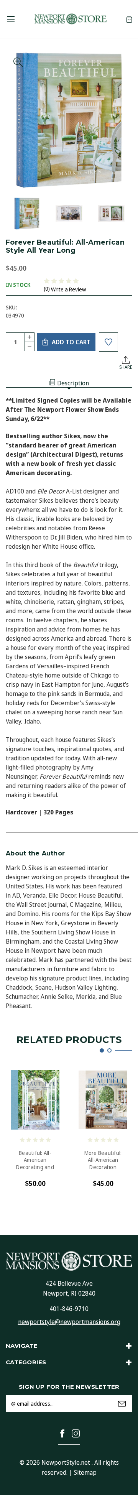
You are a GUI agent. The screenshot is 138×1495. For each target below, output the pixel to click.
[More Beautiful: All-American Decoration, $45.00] (103, 1100)
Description (73, 383)
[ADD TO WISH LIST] (108, 342)
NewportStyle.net (65, 1462)
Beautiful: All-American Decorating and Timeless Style (35, 1160)
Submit (122, 1404)
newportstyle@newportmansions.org (69, 1321)
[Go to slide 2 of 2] (109, 1050)
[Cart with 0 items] (129, 19)
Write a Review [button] (68, 289)
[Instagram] (76, 1433)
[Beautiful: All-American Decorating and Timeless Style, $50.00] (35, 1100)
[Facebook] (62, 1433)
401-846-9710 (69, 1308)
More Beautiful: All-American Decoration (103, 1160)
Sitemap (85, 1472)
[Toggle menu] (10, 19)
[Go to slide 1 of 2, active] (102, 1050)
